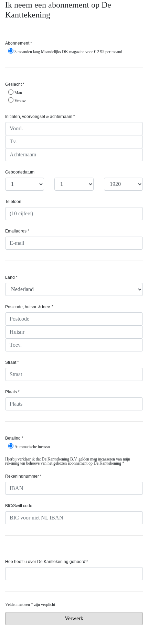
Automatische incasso (32, 446)
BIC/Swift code (18, 505)
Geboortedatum (19, 172)
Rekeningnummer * (23, 476)
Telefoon (13, 201)
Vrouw (20, 100)
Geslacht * (14, 84)
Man (18, 93)
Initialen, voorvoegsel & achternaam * (40, 116)
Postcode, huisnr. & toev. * (29, 306)
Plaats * (12, 392)
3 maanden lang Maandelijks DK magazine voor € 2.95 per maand (68, 51)
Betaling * (14, 438)
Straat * (12, 362)
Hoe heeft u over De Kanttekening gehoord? (46, 561)
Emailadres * (17, 231)
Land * (11, 277)
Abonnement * (18, 43)
